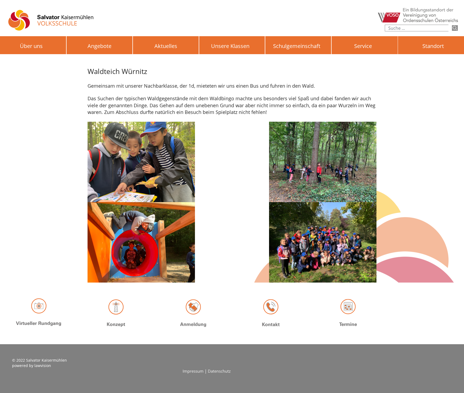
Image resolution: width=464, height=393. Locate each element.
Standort (433, 46)
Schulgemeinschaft (296, 46)
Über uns (31, 46)
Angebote (99, 46)
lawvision (42, 365)
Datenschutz (219, 371)
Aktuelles (165, 46)
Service (363, 46)
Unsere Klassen (230, 46)
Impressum (194, 371)
